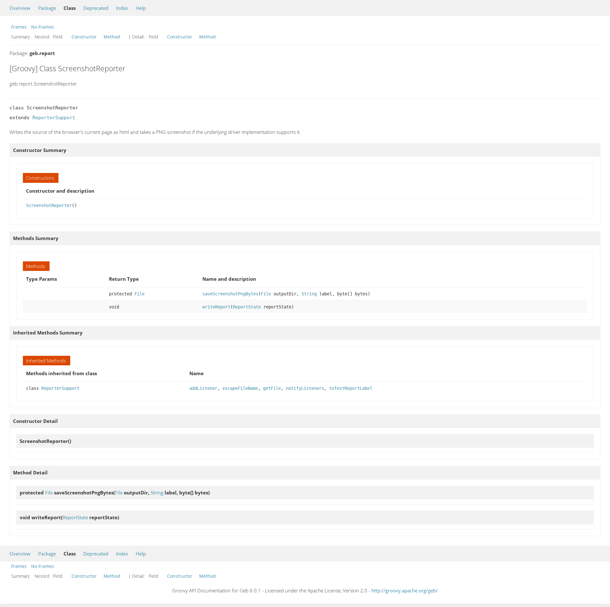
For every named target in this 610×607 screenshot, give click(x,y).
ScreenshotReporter (49, 205)
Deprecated (95, 8)
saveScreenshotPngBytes (230, 293)
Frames (19, 27)
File (139, 293)
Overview (20, 8)
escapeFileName (240, 388)
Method (112, 37)
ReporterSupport (53, 118)
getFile (272, 388)
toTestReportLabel (350, 388)
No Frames (42, 27)
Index (122, 8)
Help (141, 8)
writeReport (216, 306)
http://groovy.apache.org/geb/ (404, 590)
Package (47, 8)
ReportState (247, 306)
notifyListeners (305, 388)
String (309, 293)
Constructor (84, 37)
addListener (203, 388)
